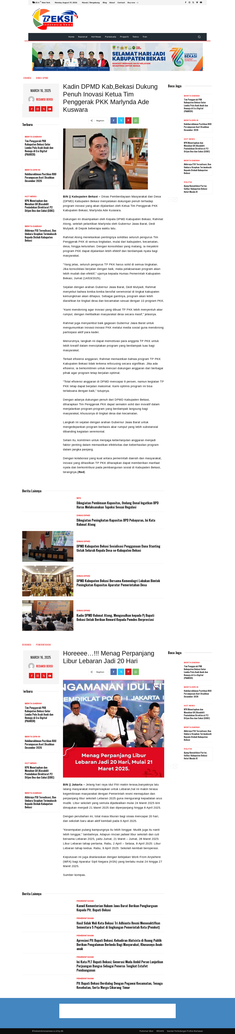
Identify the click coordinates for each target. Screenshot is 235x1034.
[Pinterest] (128, 120)
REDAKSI (160, 1031)
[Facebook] (186, 2)
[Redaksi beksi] (32, 99)
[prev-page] (170, 199)
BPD (79, 498)
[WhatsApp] (136, 120)
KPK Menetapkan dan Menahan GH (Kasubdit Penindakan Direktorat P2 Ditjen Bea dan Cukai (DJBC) (39, 206)
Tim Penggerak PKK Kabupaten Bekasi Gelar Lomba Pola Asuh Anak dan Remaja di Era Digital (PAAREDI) (39, 147)
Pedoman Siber (146, 1031)
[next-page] (175, 199)
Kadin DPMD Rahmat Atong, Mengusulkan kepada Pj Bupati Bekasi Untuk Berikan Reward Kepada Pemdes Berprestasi (115, 617)
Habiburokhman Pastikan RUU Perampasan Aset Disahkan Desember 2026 (40, 177)
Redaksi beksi (44, 99)
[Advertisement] (223, 56)
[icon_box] (133, 3)
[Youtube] (201, 2)
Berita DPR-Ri (32, 170)
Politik (188, 182)
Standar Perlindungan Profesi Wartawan (185, 1031)
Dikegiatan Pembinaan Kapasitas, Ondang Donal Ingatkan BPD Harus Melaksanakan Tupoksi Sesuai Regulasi (118, 504)
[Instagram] (189, 2)
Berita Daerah (33, 137)
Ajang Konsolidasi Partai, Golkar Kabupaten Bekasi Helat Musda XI (195, 188)
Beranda (26, 77)
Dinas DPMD (42, 77)
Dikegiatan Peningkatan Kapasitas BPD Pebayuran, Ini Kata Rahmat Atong (116, 522)
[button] (199, 37)
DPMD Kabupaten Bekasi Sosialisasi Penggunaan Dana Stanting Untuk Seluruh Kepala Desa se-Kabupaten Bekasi (118, 548)
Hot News (30, 197)
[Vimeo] (197, 2)
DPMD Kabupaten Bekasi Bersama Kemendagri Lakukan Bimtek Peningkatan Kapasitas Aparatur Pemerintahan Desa (118, 582)
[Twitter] (193, 2)
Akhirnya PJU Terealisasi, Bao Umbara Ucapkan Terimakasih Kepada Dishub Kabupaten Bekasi (40, 235)
